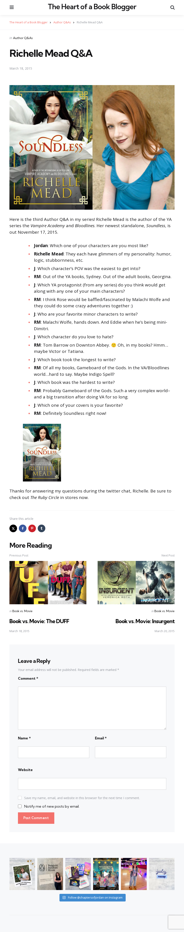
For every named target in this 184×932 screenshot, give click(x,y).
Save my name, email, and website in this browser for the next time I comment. (82, 798)
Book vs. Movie (22, 611)
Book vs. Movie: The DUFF (39, 621)
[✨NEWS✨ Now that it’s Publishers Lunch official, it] (50, 874)
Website (25, 769)
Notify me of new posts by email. (51, 806)
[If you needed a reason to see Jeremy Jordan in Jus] (106, 874)
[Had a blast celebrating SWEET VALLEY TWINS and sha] (134, 874)
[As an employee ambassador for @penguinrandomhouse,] (22, 874)
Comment (28, 678)
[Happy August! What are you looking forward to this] (162, 874)
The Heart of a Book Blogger (92, 7)
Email (101, 738)
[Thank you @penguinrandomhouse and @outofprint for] (78, 874)
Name (24, 738)
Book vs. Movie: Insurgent (145, 621)
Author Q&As (23, 38)
